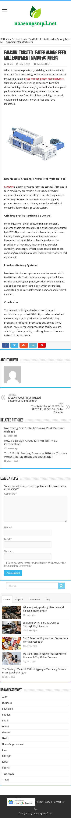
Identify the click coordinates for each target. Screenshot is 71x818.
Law (4, 750)
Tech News (8, 773)
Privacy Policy (43, 801)
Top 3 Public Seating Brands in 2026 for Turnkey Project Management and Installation (35, 455)
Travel (5, 779)
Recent (7, 599)
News (5, 761)
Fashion (6, 714)
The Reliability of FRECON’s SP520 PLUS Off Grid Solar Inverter (47, 408)
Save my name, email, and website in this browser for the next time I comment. (35, 564)
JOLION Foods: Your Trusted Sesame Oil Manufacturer (24, 398)
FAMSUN (9, 186)
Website (8, 551)
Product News (19, 39)
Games (6, 732)
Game (5, 726)
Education (7, 708)
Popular (19, 599)
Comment (10, 493)
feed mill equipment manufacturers (44, 78)
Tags (47, 599)
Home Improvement (13, 744)
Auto (4, 697)
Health (5, 738)
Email (8, 539)
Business (7, 702)
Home (6, 39)
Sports (5, 767)
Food (5, 720)
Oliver (10, 64)
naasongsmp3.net (42, 813)
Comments (34, 599)
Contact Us (58, 801)
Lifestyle (6, 756)
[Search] (61, 586)
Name (8, 527)
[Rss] (35, 808)
